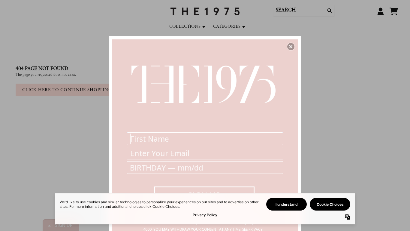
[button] (290, 46)
